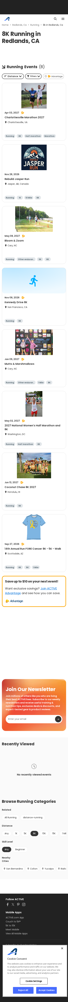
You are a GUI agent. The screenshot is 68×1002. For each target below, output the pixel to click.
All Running (10, 817)
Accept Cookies (46, 990)
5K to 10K (10, 925)
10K (44, 833)
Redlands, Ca (19, 24)
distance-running (32, 817)
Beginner (20, 849)
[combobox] (13, 76)
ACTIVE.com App (15, 917)
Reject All (23, 990)
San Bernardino (14, 868)
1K (16, 833)
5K (25, 833)
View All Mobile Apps (17, 933)
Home (5, 24)
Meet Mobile (12, 929)
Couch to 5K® (13, 921)
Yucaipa (49, 868)
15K (54, 833)
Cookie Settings (34, 981)
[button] (33, 76)
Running (34, 24)
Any (7, 833)
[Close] (62, 948)
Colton (33, 868)
